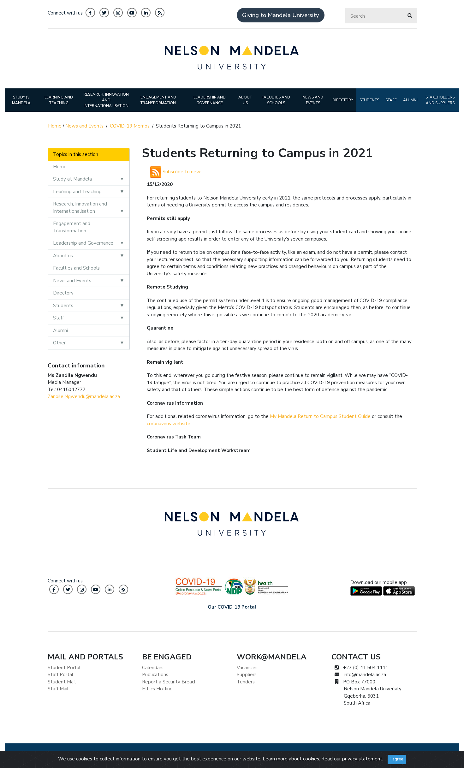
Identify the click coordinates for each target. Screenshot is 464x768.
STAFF (391, 100)
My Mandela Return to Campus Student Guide (320, 416)
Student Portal (64, 667)
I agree (396, 759)
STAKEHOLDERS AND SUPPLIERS (440, 100)
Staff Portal (60, 674)
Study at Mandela (72, 179)
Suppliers (247, 674)
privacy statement (362, 759)
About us (63, 256)
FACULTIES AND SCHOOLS (276, 100)
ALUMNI (410, 100)
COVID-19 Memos (130, 126)
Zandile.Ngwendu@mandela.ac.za (84, 396)
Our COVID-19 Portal (232, 607)
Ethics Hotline (157, 689)
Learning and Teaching (77, 191)
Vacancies (247, 667)
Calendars (153, 667)
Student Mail (62, 682)
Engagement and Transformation (71, 227)
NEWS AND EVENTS (312, 100)
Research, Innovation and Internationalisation (80, 207)
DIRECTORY (342, 100)
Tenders (246, 682)
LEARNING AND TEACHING (59, 100)
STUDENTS (369, 100)
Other (59, 343)
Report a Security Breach (169, 682)
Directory (63, 293)
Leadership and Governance (83, 243)
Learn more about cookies (291, 759)
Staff (58, 318)
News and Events (84, 126)
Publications (155, 674)
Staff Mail (58, 689)
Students (63, 305)
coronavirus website (168, 423)
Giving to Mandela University (280, 15)
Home (55, 126)
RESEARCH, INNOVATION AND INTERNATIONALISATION (106, 100)
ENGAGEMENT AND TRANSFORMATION (158, 100)
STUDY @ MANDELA (21, 100)
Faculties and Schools (76, 268)
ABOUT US (245, 100)
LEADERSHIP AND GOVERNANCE (209, 100)
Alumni (60, 330)
